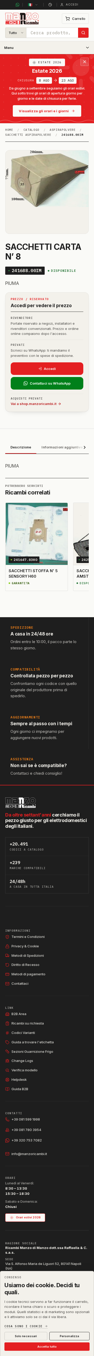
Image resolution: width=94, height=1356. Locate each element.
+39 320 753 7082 (26, 1140)
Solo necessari (26, 1336)
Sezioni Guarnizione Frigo (32, 1051)
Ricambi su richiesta (27, 1023)
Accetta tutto (47, 1346)
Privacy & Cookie (25, 946)
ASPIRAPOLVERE (63, 130)
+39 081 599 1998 (25, 1119)
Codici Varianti (23, 1033)
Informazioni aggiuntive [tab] (62, 447)
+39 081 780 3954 (26, 1130)
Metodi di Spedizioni (27, 955)
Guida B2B (19, 1089)
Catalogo (31, 130)
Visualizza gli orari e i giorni (44, 111)
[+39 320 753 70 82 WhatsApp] (17, 4)
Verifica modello (24, 1070)
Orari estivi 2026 (28, 1217)
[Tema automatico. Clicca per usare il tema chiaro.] (50, 5)
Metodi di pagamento (28, 974)
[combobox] (52, 33)
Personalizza (69, 1336)
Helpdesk (19, 1079)
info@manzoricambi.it (29, 1154)
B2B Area (18, 1014)
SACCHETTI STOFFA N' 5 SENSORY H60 (33, 573)
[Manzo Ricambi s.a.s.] (20, 802)
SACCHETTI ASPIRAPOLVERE (28, 135)
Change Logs (22, 1061)
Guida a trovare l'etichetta (32, 1042)
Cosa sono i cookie (23, 1326)
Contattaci (19, 983)
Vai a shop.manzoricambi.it (33, 404)
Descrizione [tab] (20, 447)
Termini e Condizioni (28, 937)
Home (9, 130)
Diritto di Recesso (25, 965)
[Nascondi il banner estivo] (84, 62)
